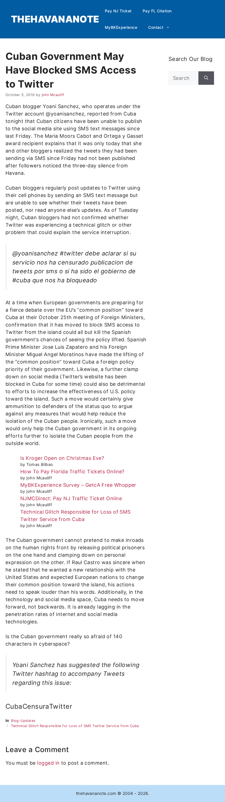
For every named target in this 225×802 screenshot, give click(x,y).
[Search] (206, 78)
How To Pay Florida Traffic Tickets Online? (72, 471)
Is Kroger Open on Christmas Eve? (62, 458)
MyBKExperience (121, 27)
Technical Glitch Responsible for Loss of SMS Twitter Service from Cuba (75, 726)
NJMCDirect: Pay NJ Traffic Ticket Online (71, 498)
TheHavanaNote (55, 19)
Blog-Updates (23, 721)
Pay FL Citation (157, 11)
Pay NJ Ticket (118, 11)
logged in (48, 763)
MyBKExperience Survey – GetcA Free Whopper (78, 485)
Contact (155, 27)
